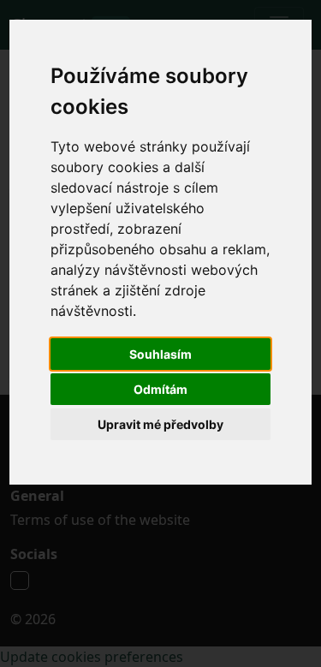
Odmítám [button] (160, 389)
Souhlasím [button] (160, 354)
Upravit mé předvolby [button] (160, 424)
